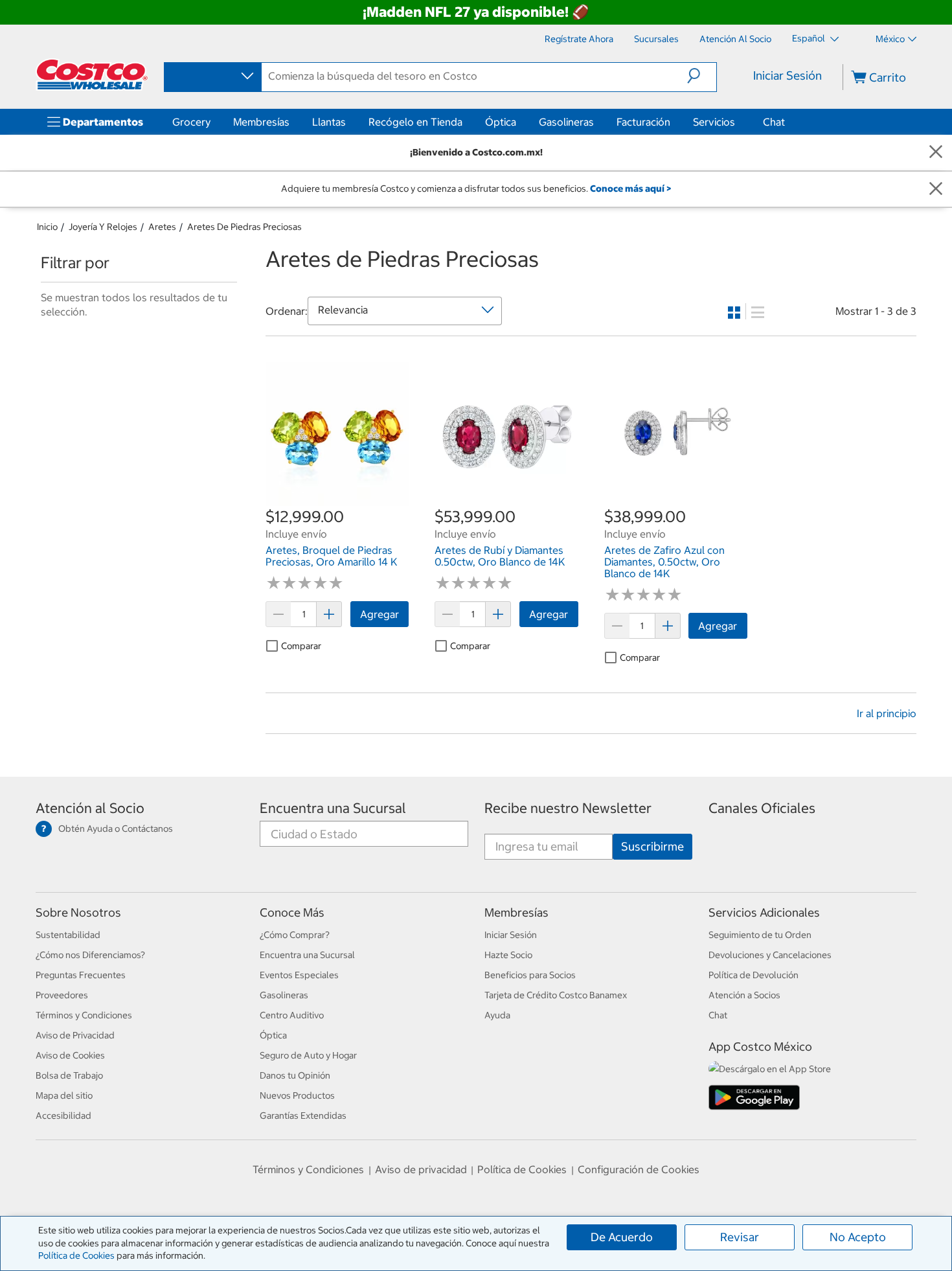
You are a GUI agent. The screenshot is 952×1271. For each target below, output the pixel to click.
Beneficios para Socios (530, 975)
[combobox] (211, 76)
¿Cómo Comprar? (295, 935)
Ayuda (497, 1015)
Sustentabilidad (68, 935)
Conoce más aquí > (630, 188)
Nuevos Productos (297, 1095)
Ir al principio (886, 713)
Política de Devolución (753, 975)
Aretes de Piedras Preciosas (244, 227)
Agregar (379, 614)
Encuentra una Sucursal (333, 808)
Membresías (261, 121)
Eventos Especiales (299, 975)
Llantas (329, 121)
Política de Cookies (76, 1255)
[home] (92, 74)
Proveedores (62, 995)
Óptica (500, 121)
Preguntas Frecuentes (81, 975)
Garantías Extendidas (303, 1115)
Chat (774, 121)
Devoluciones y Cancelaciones (770, 955)
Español (809, 38)
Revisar (739, 1237)
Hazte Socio (508, 955)
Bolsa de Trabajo (69, 1075)
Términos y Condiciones (84, 1015)
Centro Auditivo (292, 1015)
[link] (337, 499)
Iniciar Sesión (787, 75)
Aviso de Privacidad (75, 1035)
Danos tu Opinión (295, 1075)
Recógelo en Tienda (415, 121)
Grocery (191, 121)
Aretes (162, 227)
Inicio (47, 227)
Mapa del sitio (64, 1095)
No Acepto (858, 1237)
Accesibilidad (63, 1115)
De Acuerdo (622, 1237)
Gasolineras (566, 121)
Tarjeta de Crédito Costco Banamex (555, 995)
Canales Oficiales (761, 808)
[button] (701, 76)
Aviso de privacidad (421, 1169)
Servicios (714, 121)
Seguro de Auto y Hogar (308, 1055)
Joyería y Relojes (103, 227)
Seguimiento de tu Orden (759, 935)
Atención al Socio (90, 808)
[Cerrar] (935, 152)
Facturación (643, 121)
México (890, 39)
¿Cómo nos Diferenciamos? (90, 955)
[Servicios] (737, 121)
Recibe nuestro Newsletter (568, 808)
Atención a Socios (744, 995)
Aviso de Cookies (70, 1055)
